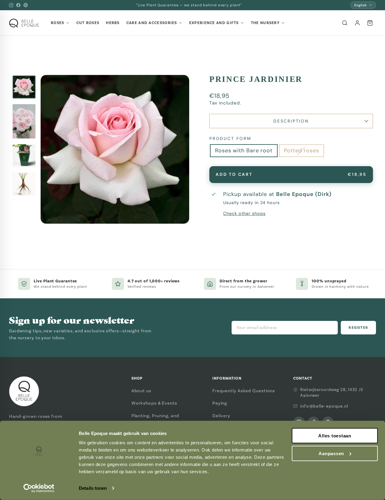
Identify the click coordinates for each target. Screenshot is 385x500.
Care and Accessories (151, 22)
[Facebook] (18, 5)
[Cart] (370, 23)
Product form (230, 138)
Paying (219, 403)
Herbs (113, 22)
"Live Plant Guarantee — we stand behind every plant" (189, 5)
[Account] (357, 23)
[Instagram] (11, 5)
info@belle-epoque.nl (324, 406)
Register (358, 327)
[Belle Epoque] (24, 23)
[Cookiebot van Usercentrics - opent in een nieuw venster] (39, 488)
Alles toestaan (334, 435)
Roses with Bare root (244, 150)
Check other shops (244, 213)
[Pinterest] (25, 5)
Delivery (221, 415)
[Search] (345, 23)
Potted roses (301, 150)
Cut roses (88, 22)
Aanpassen (331, 453)
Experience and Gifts (214, 22)
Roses (57, 22)
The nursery (265, 22)
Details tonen (93, 488)
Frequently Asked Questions (243, 390)
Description (291, 121)
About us (141, 390)
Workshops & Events (154, 403)
